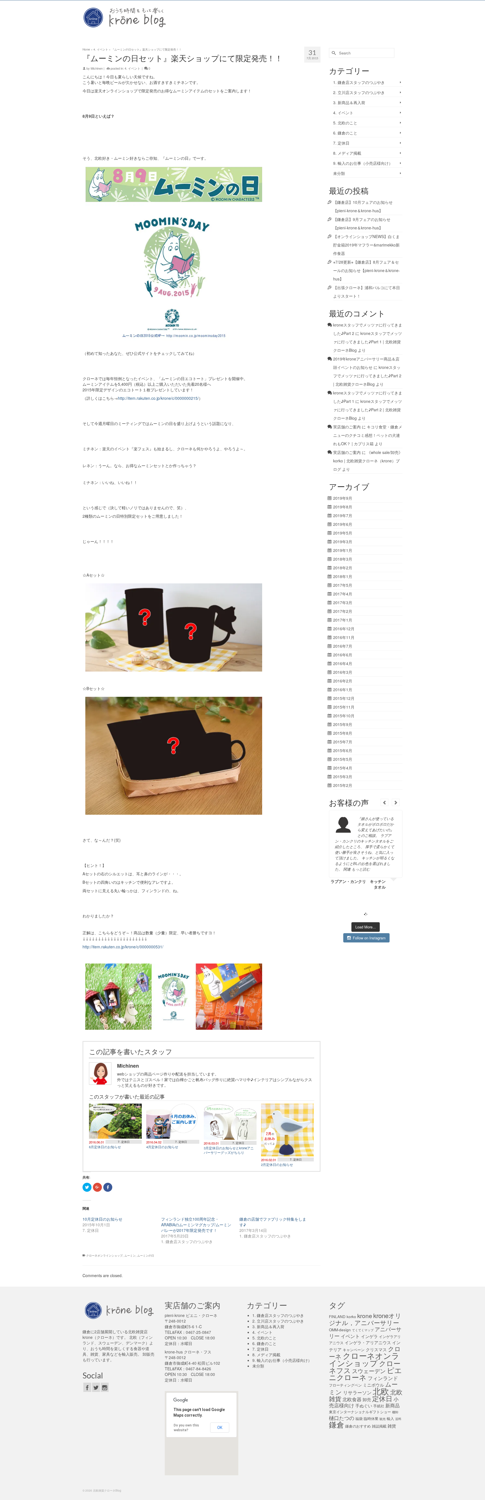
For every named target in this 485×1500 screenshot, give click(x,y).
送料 (398, 1419)
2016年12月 (343, 628)
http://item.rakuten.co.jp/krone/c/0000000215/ (158, 398)
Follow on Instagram (369, 937)
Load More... (365, 927)
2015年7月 (342, 742)
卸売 (367, 1399)
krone (364, 1315)
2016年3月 (342, 672)
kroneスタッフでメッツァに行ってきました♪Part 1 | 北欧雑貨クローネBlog (367, 341)
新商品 (392, 1405)
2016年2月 (342, 681)
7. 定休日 (124, 1142)
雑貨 (392, 1426)
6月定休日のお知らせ (105, 1147)
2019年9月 (342, 498)
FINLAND (337, 1316)
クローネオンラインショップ (104, 1255)
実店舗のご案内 (347, 427)
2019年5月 (342, 533)
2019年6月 (342, 524)
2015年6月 (342, 750)
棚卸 (395, 1412)
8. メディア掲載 (347, 153)
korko (351, 1316)
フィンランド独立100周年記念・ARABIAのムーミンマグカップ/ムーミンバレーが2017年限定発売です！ (196, 1224)
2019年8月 (342, 507)
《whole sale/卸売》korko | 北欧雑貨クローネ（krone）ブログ (367, 460)
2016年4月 (342, 663)
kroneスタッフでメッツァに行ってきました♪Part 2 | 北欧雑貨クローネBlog (367, 375)
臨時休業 (371, 1418)
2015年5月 (342, 759)
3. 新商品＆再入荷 (349, 102)
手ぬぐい (363, 1405)
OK (219, 1427)
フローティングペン (345, 1385)
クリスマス (376, 1349)
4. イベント (132, 68)
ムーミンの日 (145, 1255)
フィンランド (383, 1378)
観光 (382, 1419)
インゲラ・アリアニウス (368, 1342)
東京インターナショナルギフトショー (360, 1411)
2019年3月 (342, 541)
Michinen (97, 68)
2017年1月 (342, 620)
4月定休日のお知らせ (162, 1147)
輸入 (390, 1418)
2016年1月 (342, 689)
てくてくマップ (363, 1330)
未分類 (339, 173)
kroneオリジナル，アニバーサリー (365, 1319)
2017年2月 (342, 611)
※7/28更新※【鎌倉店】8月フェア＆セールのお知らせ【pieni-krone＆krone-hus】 (366, 270)
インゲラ (369, 1336)
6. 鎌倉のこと (345, 133)
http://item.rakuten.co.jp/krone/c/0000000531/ (123, 946)
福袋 (359, 1418)
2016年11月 (343, 637)
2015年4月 (342, 768)
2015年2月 (342, 785)
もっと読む (361, 869)
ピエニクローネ (365, 1373)
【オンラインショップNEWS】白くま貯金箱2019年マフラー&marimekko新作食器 (366, 245)
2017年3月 (342, 602)
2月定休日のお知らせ (277, 1164)
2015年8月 (342, 733)
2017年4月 (342, 594)
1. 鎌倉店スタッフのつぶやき (359, 82)
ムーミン (130, 1255)
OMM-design (340, 1329)
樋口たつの (341, 1417)
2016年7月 (342, 646)
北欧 (381, 1391)
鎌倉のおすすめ (358, 1426)
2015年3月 (342, 776)
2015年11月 (343, 707)
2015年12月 (343, 698)
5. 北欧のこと (345, 122)
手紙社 (378, 1405)
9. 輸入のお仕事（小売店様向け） (363, 163)
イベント (350, 1336)
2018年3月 (342, 559)
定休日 (382, 1398)
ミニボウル (373, 1385)
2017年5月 (342, 585)
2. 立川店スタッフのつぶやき (359, 92)
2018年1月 (342, 576)
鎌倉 (336, 1424)
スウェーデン (369, 1371)
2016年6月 (342, 654)
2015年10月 (343, 715)
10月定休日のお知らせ (102, 1219)
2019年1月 (342, 550)
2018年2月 (342, 567)
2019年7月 (342, 515)
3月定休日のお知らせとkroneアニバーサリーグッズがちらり (229, 1150)
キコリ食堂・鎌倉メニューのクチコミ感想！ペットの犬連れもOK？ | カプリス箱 (367, 435)
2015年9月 (342, 724)
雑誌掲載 (379, 1426)
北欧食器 (352, 1399)
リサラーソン (357, 1392)
